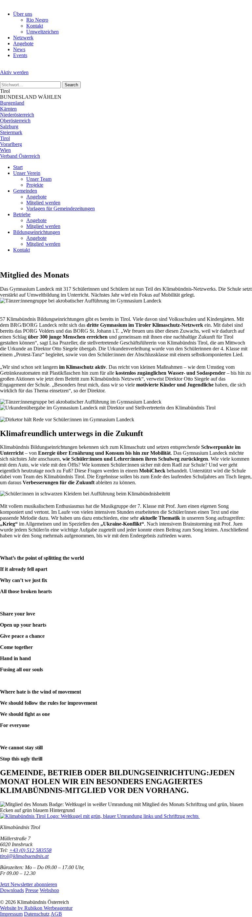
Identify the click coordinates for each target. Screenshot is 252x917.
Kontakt (34, 26)
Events (20, 55)
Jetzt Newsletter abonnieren (28, 884)
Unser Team (39, 179)
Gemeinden (25, 191)
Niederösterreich (17, 114)
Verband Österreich (20, 156)
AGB (56, 914)
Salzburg (9, 126)
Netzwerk (23, 37)
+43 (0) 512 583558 (30, 850)
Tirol (5, 138)
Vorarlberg (11, 144)
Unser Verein (26, 173)
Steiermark (11, 132)
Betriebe (22, 214)
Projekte (34, 185)
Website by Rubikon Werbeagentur (36, 908)
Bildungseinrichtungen (36, 232)
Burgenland (12, 103)
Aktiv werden (14, 72)
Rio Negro (37, 20)
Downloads (12, 890)
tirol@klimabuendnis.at (24, 856)
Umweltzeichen (42, 31)
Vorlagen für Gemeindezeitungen (60, 208)
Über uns (22, 14)
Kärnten (8, 109)
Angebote (23, 43)
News (19, 49)
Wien (5, 150)
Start (18, 167)
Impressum (11, 914)
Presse (31, 890)
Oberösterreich (15, 120)
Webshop (49, 890)
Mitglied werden (43, 202)
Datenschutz (37, 914)
